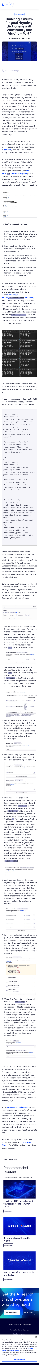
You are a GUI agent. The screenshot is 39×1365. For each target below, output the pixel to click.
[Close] (36, 1336)
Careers (10, 1324)
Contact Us (18, 1324)
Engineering (19, 14)
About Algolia (27, 1324)
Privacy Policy (14, 1350)
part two (7, 150)
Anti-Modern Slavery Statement (19, 1330)
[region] (19, 1348)
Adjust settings (19, 1359)
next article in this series (17, 1107)
